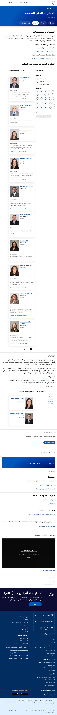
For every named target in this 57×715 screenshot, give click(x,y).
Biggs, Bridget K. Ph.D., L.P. (17, 399)
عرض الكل (50, 403)
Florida (51, 399)
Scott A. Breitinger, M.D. (26, 186)
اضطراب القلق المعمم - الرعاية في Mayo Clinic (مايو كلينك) (40, 436)
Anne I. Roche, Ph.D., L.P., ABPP (25, 322)
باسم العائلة (39, 88)
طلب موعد (50, 17)
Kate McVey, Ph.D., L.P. (26, 293)
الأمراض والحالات (50, 8)
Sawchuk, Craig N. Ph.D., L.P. (17, 414)
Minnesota (50, 401)
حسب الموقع (39, 75)
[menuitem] (51, 23)
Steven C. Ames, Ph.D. (26, 105)
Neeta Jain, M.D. (24, 241)
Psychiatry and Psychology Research (43, 59)
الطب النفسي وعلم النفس (47, 48)
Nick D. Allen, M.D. (25, 77)
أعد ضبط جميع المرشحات (44, 116)
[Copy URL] (19, 554)
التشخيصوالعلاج (43, 23)
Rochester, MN (42, 79)
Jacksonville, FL (42, 81)
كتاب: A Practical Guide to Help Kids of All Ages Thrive (41, 514)
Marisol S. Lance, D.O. (26, 265)
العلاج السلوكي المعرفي (49, 499)
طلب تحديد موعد (49, 442)
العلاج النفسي (51, 503)
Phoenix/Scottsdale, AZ (44, 84)
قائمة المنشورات (44, 380)
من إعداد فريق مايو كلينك (49, 432)
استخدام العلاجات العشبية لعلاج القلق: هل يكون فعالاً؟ (41, 481)
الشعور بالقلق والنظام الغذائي (47, 485)
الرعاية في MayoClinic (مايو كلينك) (25, 23)
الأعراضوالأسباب (51, 23)
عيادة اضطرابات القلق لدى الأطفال (44, 52)
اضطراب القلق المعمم (40, 13)
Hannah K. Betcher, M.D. (26, 130)
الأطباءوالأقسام (35, 23)
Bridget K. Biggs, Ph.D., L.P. (26, 159)
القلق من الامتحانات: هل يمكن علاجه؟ (45, 489)
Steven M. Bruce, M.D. (26, 214)
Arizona (51, 397)
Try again (28, 557)
